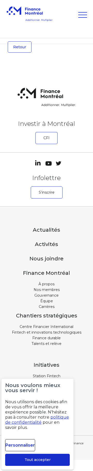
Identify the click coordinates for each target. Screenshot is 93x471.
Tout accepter (38, 459)
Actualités (46, 230)
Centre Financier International (46, 326)
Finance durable (46, 338)
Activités (46, 244)
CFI (46, 138)
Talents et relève (46, 343)
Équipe (46, 301)
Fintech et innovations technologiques (46, 332)
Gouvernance (46, 295)
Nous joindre (46, 259)
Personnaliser (20, 445)
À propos (46, 284)
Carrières (47, 306)
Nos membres (47, 289)
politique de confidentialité (37, 420)
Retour (19, 47)
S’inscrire (47, 192)
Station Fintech (46, 376)
